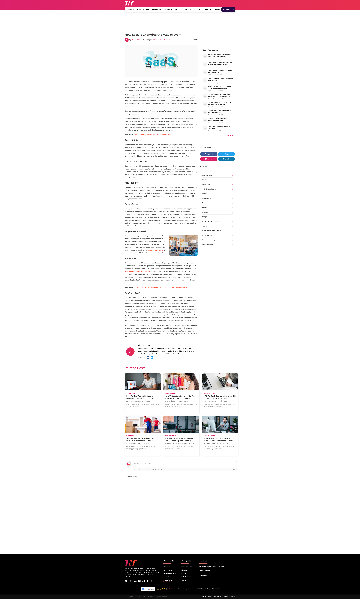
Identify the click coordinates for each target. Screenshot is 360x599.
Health (208, 9)
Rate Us (170, 589)
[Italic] (137, 469)
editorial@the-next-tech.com (213, 567)
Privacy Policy (216, 597)
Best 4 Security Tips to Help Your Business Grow (153, 135)
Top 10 (183, 580)
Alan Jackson (136, 40)
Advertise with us (169, 573)
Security (178, 9)
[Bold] (134, 469)
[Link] (155, 469)
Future (188, 9)
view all (228, 135)
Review (217, 9)
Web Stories (203, 575)
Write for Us (228, 9)
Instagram (209, 159)
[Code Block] (153, 469)
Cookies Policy (206, 597)
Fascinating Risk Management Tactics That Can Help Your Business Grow (162, 287)
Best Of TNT (157, 9)
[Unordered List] (148, 469)
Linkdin (227, 159)
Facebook (209, 154)
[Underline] (140, 469)
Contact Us (167, 577)
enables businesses (155, 250)
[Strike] (142, 469)
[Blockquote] (150, 469)
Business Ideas (143, 9)
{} (158, 469)
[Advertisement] (180, 23)
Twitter (227, 154)
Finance (168, 9)
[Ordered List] (145, 469)
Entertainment (186, 577)
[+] (161, 469)
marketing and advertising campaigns (139, 271)
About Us (166, 567)
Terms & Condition (229, 597)
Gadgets (198, 9)
